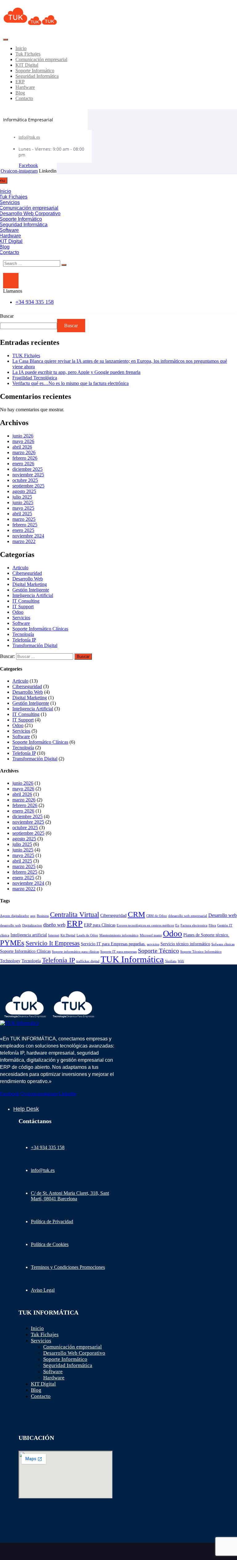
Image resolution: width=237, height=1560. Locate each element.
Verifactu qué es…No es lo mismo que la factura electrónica (70, 383)
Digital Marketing (29, 584)
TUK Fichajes (26, 355)
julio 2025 (22, 497)
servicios (153, 944)
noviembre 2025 (28, 474)
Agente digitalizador (14, 916)
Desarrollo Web (27, 578)
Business (43, 916)
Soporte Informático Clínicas (40, 628)
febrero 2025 (24, 524)
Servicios (21, 617)
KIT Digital (26, 65)
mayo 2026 (23, 441)
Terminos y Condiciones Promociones (68, 1267)
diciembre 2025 (27, 469)
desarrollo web (10, 925)
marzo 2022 (23, 541)
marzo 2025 (23, 519)
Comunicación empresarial (41, 59)
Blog (20, 92)
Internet (53, 935)
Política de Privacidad (52, 1221)
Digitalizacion (32, 925)
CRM (136, 914)
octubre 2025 (25, 480)
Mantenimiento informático (119, 935)
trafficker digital (87, 961)
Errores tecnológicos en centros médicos (145, 925)
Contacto (24, 98)
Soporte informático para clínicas (75, 951)
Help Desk (26, 1109)
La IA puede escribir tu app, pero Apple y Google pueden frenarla (76, 372)
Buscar (7, 316)
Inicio (21, 48)
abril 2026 (22, 447)
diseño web (54, 925)
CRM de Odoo (156, 916)
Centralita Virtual (74, 914)
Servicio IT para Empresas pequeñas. (113, 943)
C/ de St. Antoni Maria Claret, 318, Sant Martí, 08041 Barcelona (70, 1195)
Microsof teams (151, 935)
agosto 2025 (24, 491)
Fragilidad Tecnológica (34, 377)
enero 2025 (23, 530)
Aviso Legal (43, 1290)
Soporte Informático (34, 70)
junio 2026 (22, 435)
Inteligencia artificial (28, 934)
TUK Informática (132, 959)
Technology (10, 960)
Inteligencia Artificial (32, 595)
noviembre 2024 (28, 535)
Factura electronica (194, 925)
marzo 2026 (23, 452)
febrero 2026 (24, 458)
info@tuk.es (29, 137)
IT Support (23, 606)
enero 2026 (23, 463)
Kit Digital (67, 935)
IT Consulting (26, 601)
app (32, 916)
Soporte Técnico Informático (201, 951)
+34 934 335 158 (34, 302)
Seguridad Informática (37, 76)
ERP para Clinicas (99, 924)
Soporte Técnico (158, 950)
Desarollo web (222, 915)
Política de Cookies (50, 1244)
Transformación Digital (34, 645)
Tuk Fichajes (27, 53)
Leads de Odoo (87, 935)
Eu (177, 925)
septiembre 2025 (28, 485)
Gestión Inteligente (30, 589)
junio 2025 (22, 502)
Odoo (17, 612)
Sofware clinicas (223, 944)
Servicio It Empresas (53, 943)
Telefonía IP (24, 639)
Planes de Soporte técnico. (206, 934)
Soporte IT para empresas (118, 951)
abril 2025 (22, 513)
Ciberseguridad (27, 573)
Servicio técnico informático (185, 943)
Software (21, 623)
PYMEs (12, 943)
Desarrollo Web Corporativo (74, 1353)
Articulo (20, 567)
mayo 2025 (23, 508)
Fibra (212, 925)
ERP (20, 81)
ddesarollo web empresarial (187, 916)
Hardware (25, 87)
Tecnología (23, 634)
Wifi (181, 961)
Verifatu (171, 961)
